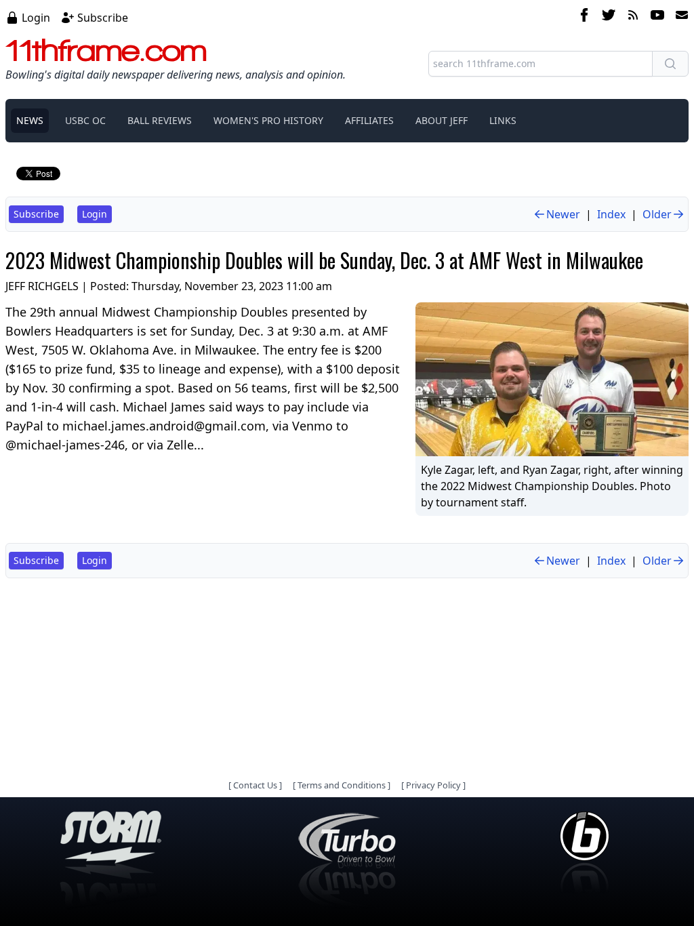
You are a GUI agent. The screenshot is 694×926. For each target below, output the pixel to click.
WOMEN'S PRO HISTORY (268, 120)
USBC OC (85, 120)
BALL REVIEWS (159, 120)
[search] (670, 64)
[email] (679, 17)
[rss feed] (633, 17)
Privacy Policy (433, 785)
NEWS (29, 120)
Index (611, 214)
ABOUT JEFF (441, 120)
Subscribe (102, 17)
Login (36, 17)
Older (657, 214)
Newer (563, 214)
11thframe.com (106, 50)
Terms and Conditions (342, 785)
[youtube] (657, 17)
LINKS (502, 120)
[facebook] (584, 17)
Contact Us (255, 785)
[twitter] (608, 17)
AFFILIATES (369, 120)
